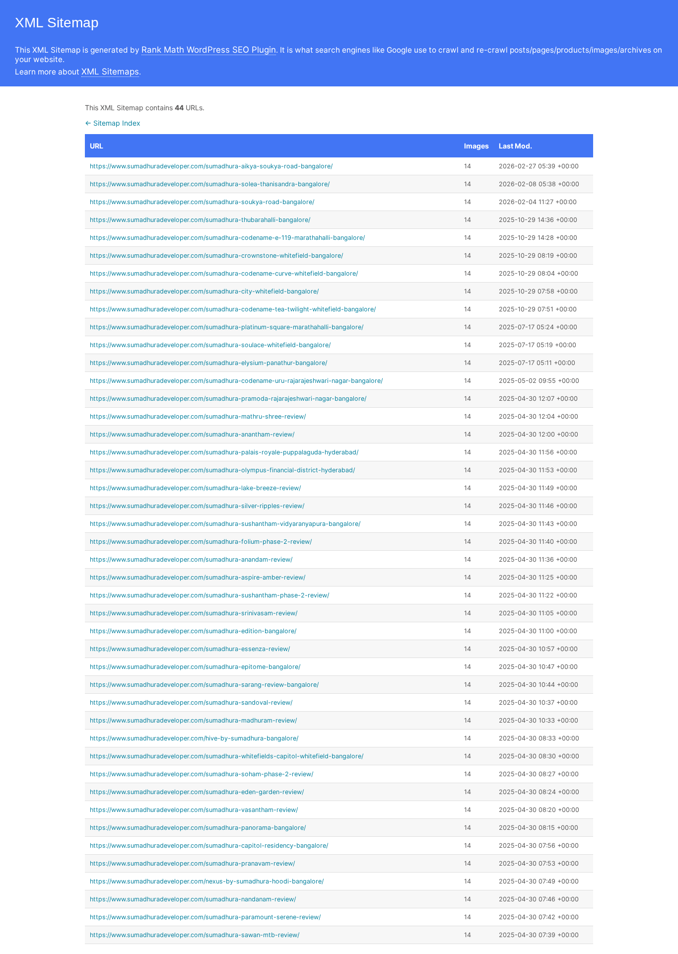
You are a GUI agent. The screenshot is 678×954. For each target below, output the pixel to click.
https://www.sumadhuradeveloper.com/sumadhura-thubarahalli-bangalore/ (200, 219)
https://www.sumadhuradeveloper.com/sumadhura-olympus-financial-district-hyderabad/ (222, 470)
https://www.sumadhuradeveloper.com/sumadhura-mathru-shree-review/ (198, 416)
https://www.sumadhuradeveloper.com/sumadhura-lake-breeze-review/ (195, 488)
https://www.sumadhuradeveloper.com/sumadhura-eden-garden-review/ (197, 792)
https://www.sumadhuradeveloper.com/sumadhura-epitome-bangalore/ (195, 666)
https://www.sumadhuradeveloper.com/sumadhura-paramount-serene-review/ (205, 917)
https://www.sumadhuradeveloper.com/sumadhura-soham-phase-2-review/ (201, 774)
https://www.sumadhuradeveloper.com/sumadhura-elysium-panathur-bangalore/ (208, 363)
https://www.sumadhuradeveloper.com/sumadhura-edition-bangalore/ (193, 631)
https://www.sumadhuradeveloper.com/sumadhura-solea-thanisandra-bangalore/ (210, 184)
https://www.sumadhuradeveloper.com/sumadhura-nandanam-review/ (193, 899)
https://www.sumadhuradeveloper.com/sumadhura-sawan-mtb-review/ (194, 935)
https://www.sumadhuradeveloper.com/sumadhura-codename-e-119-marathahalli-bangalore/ (227, 237)
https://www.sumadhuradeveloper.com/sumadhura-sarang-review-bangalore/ (204, 684)
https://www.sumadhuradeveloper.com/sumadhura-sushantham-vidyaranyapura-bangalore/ (225, 523)
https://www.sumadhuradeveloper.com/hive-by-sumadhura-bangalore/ (194, 738)
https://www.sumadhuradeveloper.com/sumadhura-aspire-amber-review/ (197, 577)
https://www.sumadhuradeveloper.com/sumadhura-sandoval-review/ (191, 702)
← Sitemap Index (112, 123)
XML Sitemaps (110, 71)
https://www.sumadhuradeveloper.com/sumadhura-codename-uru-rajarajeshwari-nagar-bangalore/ (236, 380)
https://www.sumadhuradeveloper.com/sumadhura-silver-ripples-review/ (197, 506)
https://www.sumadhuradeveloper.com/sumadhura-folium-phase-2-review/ (201, 541)
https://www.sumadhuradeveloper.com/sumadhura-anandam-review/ (191, 559)
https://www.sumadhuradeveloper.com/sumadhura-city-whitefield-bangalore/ (204, 291)
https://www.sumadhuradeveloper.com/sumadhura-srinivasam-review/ (193, 613)
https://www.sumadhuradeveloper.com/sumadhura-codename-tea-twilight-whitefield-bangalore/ (233, 309)
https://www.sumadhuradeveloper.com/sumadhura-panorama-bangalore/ (198, 827)
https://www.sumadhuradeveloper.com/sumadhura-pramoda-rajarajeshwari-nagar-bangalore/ (228, 398)
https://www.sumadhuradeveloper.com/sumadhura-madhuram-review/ (193, 720)
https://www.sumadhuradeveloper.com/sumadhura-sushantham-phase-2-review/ (209, 595)
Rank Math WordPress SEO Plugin (208, 50)
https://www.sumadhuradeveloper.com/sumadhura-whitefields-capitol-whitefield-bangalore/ (226, 756)
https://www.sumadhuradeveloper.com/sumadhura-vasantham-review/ (194, 809)
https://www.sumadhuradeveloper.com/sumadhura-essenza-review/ (190, 649)
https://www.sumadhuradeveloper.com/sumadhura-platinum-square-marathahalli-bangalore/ (226, 327)
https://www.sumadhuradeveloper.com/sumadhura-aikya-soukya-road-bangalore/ (211, 166)
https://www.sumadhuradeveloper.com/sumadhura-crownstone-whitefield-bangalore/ (216, 255)
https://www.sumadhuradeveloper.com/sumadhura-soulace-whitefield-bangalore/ (210, 345)
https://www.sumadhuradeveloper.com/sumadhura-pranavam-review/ (192, 863)
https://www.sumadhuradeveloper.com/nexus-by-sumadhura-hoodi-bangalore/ (207, 881)
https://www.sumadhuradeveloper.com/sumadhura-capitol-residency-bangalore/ (209, 845)
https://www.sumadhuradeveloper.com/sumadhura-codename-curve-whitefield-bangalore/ (224, 273)
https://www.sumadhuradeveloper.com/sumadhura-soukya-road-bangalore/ (202, 202)
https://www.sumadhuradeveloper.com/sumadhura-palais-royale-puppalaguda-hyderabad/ (224, 452)
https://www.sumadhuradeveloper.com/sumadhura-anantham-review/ (192, 434)
